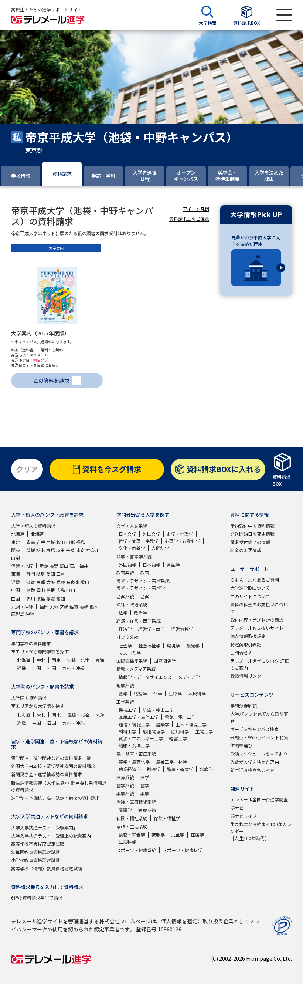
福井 (83, 565)
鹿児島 (17, 614)
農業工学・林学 (171, 761)
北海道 (17, 534)
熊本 (93, 606)
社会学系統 (127, 637)
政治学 (140, 612)
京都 (40, 582)
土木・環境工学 (191, 724)
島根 (50, 590)
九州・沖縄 (22, 606)
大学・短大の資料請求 (33, 526)
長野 (54, 565)
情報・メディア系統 (136, 669)
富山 (63, 565)
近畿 (15, 582)
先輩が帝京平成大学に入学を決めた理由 (255, 240)
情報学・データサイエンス (145, 677)
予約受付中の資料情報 (252, 526)
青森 (30, 542)
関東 (15, 550)
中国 (15, 590)
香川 (30, 598)
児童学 (177, 834)
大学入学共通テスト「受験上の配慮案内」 (53, 835)
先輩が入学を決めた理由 (254, 762)
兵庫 (60, 582)
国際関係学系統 (131, 660)
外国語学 (127, 564)
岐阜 (40, 574)
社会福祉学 (149, 645)
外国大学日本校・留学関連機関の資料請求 (53, 766)
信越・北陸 (22, 565)
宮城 (50, 542)
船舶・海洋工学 (134, 745)
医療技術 (147, 810)
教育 (144, 572)
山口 (70, 590)
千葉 (70, 550)
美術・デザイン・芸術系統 (143, 581)
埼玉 (60, 550)
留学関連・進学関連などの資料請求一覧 (51, 758)
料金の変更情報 (245, 550)
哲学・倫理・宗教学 (139, 541)
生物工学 (204, 731)
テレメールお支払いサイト (256, 628)
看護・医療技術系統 (136, 801)
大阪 (50, 582)
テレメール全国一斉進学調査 (259, 799)
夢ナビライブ (243, 816)
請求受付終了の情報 (250, 542)
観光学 (193, 645)
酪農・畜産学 (180, 769)
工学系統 (125, 702)
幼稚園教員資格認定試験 (35, 852)
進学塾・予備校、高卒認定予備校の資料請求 (55, 798)
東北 (15, 542)
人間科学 (160, 548)
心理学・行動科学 (182, 541)
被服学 (158, 834)
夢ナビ (237, 808)
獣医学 (153, 769)
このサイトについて (250, 596)
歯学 (144, 785)
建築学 (162, 724)
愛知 (50, 574)
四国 (15, 598)
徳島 (40, 598)
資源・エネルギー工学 (141, 738)
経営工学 (178, 738)
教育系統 (125, 572)
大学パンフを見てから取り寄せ (259, 717)
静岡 (30, 574)
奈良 (70, 582)
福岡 (44, 606)
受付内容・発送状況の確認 (256, 619)
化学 (157, 693)
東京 (80, 550)
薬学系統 (125, 793)
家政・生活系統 (131, 826)
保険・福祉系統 (131, 818)
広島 (60, 590)
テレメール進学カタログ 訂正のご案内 (259, 664)
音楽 (144, 596)
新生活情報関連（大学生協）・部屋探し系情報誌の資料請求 (58, 786)
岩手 (40, 542)
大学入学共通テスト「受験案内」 (44, 827)
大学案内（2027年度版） (40, 333)
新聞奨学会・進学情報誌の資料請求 (46, 774)
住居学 (197, 834)
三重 (60, 574)
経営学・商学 (151, 629)
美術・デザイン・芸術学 (140, 588)
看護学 (125, 810)
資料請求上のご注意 (189, 219)
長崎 (83, 606)
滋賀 (30, 582)
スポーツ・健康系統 (136, 850)
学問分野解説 (243, 705)
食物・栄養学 (132, 834)
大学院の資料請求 (29, 697)
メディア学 (189, 677)
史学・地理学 (180, 534)
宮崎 (63, 606)
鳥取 (30, 590)
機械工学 (127, 710)
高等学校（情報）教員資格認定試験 (46, 868)
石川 (73, 565)
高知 (60, 598)
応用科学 (180, 731)
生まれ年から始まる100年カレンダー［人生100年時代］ (260, 831)
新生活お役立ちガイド (252, 770)
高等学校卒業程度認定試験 (37, 844)
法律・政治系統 (131, 604)
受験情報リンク (245, 676)
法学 (123, 612)
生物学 (175, 693)
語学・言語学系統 (134, 556)
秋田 (60, 542)
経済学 (125, 629)
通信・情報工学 (134, 724)
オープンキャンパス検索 (254, 729)
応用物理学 (154, 731)
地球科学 (197, 693)
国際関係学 (165, 660)
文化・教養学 (132, 548)
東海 (15, 574)
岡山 (40, 590)
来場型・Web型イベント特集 (259, 737)
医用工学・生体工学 (139, 717)
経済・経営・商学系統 (138, 621)
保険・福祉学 (167, 818)
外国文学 (151, 534)
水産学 (206, 769)
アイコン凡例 (196, 209)
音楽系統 (125, 596)
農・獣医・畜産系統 (136, 753)
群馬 (50, 550)
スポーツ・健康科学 (182, 850)
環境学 (173, 645)
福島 (80, 542)
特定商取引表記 (245, 644)
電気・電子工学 (180, 717)
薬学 (144, 793)
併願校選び (241, 745)
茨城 (30, 550)
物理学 (140, 693)
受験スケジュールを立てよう (258, 753)
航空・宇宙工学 (158, 710)
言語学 (173, 564)
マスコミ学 (130, 652)
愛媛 (50, 598)
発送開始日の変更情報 (252, 534)
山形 (70, 542)
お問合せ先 (241, 652)
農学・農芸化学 (134, 761)
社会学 (125, 645)
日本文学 (127, 534)
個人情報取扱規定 (248, 636)
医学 (144, 777)
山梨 (15, 557)
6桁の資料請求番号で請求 (36, 898)
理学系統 (125, 685)
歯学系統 (125, 785)
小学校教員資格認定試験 (35, 860)
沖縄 (29, 614)
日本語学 (151, 564)
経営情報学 (182, 629)
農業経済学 (130, 769)
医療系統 (125, 777)
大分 (54, 606)
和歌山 (82, 582)
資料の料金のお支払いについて (259, 608)
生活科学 (127, 841)
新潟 (44, 565)
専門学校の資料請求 (31, 643)
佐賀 (73, 606)
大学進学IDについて (250, 588)
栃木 (40, 550)
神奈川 (92, 550)
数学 (123, 693)
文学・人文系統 (131, 526)
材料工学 (127, 731)
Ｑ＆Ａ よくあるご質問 (254, 579)
